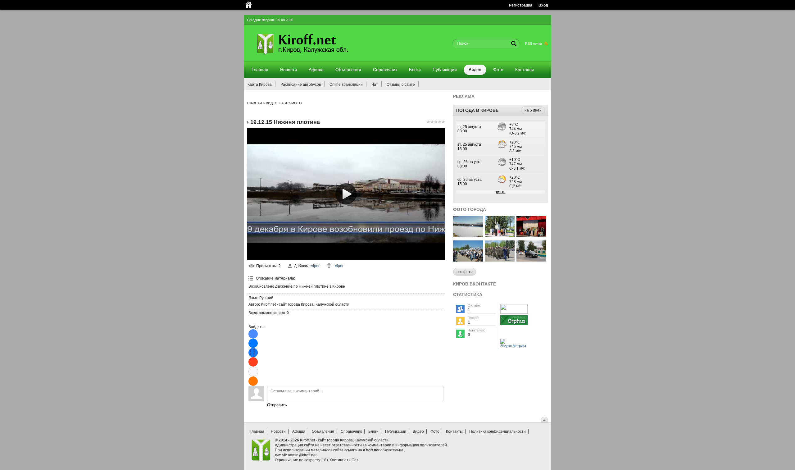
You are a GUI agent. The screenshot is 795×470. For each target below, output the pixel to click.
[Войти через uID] (253, 334)
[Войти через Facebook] (253, 352)
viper (315, 266)
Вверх (544, 419)
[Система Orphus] (514, 325)
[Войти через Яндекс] (253, 362)
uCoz (353, 460)
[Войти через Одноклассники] (253, 381)
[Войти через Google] (253, 371)
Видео (272, 103)
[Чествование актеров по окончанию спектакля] (531, 235)
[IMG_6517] (500, 235)
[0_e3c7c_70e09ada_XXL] (500, 259)
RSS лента (533, 43)
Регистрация (520, 5)
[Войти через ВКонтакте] (253, 343)
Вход (543, 5)
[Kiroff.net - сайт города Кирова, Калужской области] (319, 56)
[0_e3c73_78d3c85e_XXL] (468, 259)
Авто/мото (291, 103)
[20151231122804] (468, 235)
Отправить (277, 405)
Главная (254, 103)
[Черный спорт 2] (531, 259)
